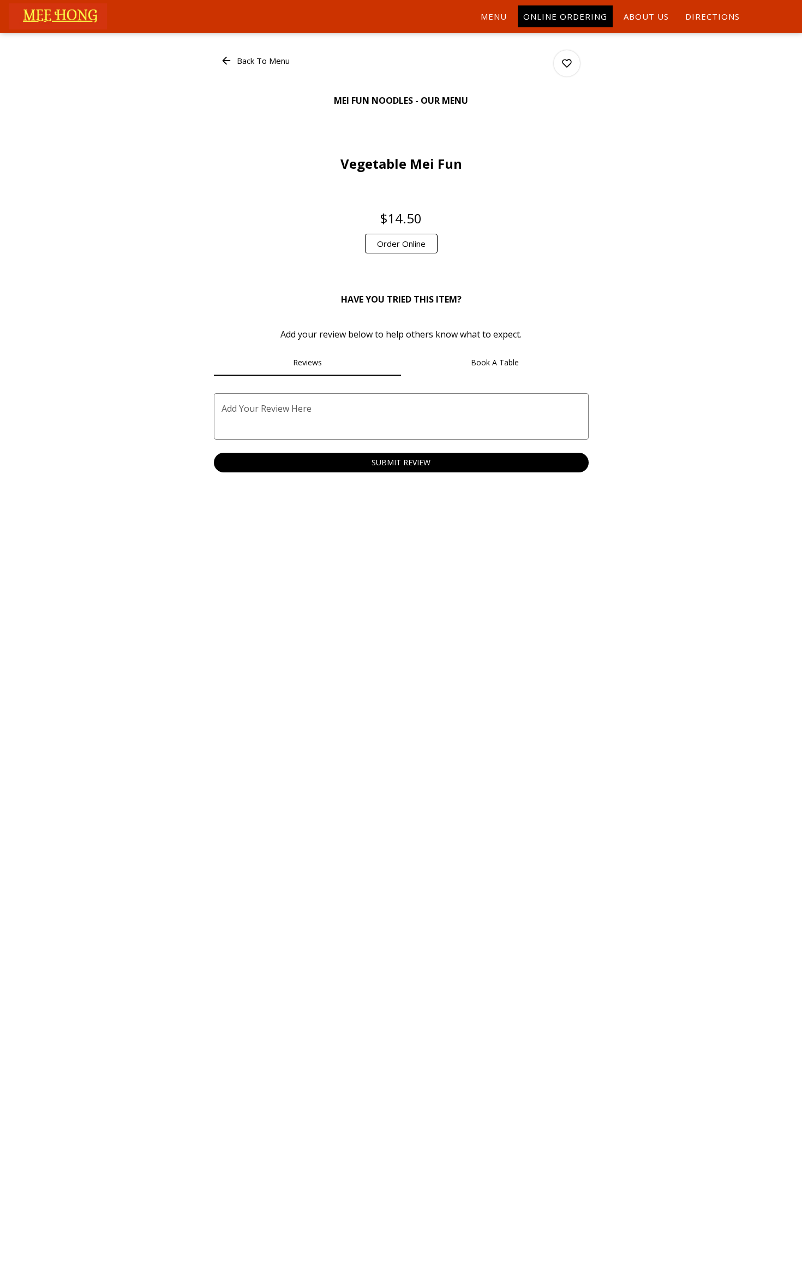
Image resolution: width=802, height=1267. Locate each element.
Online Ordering (565, 16)
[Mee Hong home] (58, 16)
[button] (256, 60)
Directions (712, 16)
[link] (401, 243)
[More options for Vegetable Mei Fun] (567, 63)
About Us (646, 16)
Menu (494, 16)
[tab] (308, 363)
